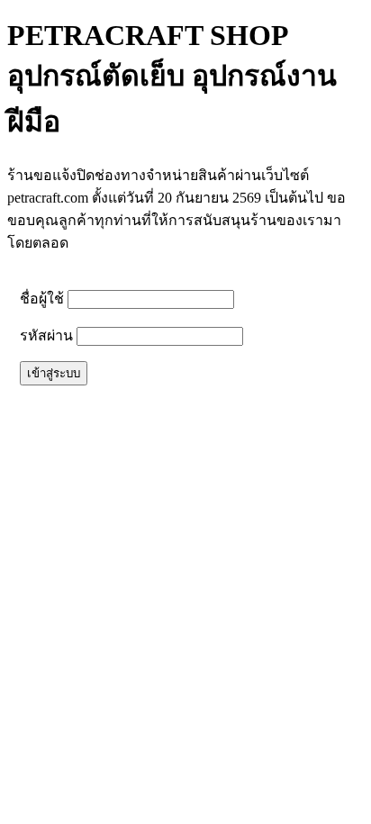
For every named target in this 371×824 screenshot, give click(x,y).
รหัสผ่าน (46, 335)
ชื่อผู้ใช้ (42, 298)
